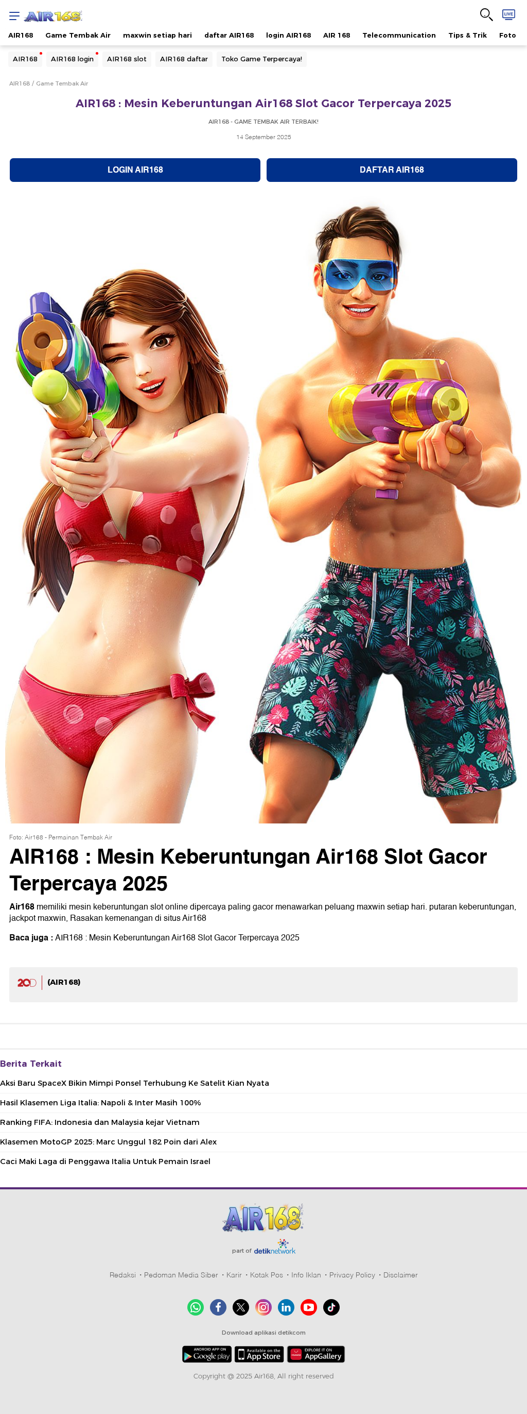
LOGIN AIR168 (135, 170)
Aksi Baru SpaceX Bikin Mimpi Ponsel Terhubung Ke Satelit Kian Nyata (134, 1083)
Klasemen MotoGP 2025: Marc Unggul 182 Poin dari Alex (108, 1142)
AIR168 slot (127, 59)
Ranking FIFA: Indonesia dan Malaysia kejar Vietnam (100, 1122)
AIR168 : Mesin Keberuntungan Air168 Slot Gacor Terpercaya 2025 (177, 938)
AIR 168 (336, 35)
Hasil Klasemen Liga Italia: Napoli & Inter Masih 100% (100, 1102)
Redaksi (123, 1275)
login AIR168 (288, 35)
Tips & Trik (467, 35)
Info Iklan (306, 1275)
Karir (234, 1275)
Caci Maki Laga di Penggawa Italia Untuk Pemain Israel (105, 1161)
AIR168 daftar (184, 59)
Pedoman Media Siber (181, 1275)
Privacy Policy (352, 1275)
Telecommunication (399, 35)
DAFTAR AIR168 (392, 170)
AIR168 (20, 35)
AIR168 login (72, 59)
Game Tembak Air (78, 35)
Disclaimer (400, 1275)
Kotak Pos (266, 1275)
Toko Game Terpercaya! (261, 59)
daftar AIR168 (229, 35)
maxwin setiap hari (157, 35)
